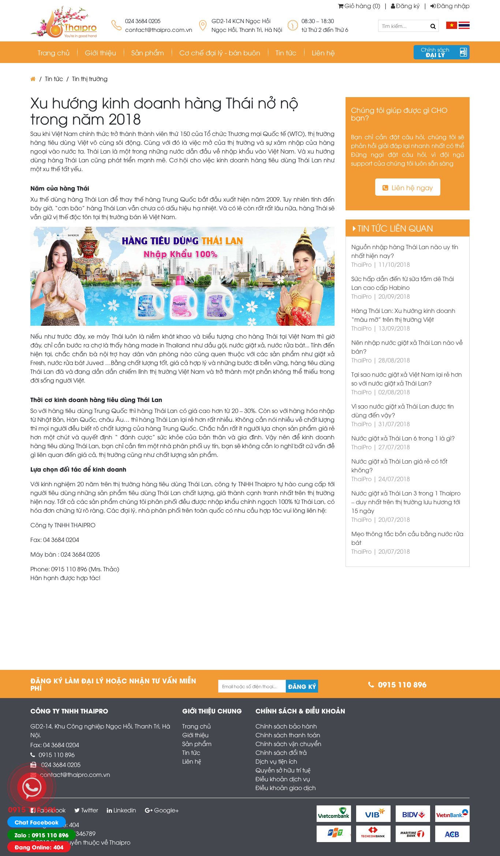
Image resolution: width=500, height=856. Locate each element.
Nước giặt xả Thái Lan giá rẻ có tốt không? (399, 465)
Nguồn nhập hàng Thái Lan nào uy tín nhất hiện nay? (404, 251)
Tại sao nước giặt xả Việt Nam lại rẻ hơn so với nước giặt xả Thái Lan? (406, 378)
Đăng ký (408, 5)
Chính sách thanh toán (287, 735)
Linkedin (124, 810)
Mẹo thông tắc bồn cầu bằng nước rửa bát (407, 538)
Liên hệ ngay (412, 187)
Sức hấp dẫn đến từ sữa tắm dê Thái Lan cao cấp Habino (402, 282)
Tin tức (191, 752)
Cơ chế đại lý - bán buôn (219, 52)
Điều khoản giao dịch (285, 787)
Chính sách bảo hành (286, 726)
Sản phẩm (197, 743)
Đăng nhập (453, 5)
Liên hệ (323, 52)
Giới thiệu (100, 52)
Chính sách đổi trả (281, 752)
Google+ (166, 810)
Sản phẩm (147, 52)
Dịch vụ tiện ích (276, 761)
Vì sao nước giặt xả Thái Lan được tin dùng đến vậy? (402, 410)
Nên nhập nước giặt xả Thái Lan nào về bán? (407, 346)
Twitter (89, 810)
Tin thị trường (90, 78)
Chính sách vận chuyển (288, 743)
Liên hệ (191, 761)
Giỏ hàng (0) (362, 5)
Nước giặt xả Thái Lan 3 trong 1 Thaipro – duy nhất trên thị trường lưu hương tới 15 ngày (405, 501)
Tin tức (286, 52)
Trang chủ (54, 52)
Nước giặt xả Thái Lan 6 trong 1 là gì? (403, 438)
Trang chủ (196, 726)
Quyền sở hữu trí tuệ (282, 770)
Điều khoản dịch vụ (282, 779)
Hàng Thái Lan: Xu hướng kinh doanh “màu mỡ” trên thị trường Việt (403, 314)
